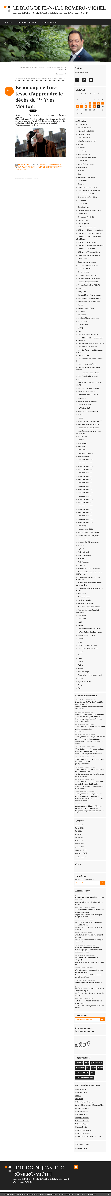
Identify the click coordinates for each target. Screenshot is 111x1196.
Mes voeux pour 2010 (85, 473)
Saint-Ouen (82, 619)
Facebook (81, 288)
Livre (79, 331)
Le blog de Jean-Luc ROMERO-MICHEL (59, 8)
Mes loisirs (82, 450)
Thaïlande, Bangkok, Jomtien (88, 645)
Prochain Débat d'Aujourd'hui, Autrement (87, 611)
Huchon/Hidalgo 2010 (86, 308)
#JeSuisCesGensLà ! (85, 128)
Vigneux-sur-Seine (84, 681)
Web (79, 688)
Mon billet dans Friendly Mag (88, 535)
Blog (79, 174)
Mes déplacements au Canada (88, 428)
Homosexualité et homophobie (89, 302)
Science (80, 625)
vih (57, 168)
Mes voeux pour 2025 (85, 519)
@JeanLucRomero (81, 72)
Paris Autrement (83, 562)
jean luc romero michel (37, 168)
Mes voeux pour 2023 (85, 512)
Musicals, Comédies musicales (88, 542)
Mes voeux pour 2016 (85, 492)
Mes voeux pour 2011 (85, 476)
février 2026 (80, 844)
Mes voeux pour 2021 (85, 506)
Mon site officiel (27, 22)
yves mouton (24, 168)
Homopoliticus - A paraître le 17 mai (88, 1136)
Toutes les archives (82, 857)
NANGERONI (80, 714)
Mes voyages (82, 526)
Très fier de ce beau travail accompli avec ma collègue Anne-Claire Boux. (41, 78)
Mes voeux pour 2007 (85, 463)
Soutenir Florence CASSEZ (87, 635)
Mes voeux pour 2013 (85, 483)
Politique (79, 1063)
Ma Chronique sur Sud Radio (88, 395)
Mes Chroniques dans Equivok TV (90, 421)
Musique (81, 545)
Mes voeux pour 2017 (85, 496)
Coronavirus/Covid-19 (86, 217)
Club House (82, 200)
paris (87, 1063)
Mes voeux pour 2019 (85, 502)
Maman (80, 414)
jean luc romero (96, 1063)
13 (94, 103)
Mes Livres (82, 446)
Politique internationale (86, 603)
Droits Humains (83, 272)
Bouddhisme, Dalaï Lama (86, 177)
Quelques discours (82, 1108)
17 (81, 106)
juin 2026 (78, 831)
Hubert (80, 305)
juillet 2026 (79, 828)
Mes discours (82, 436)
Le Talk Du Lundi (83, 321)
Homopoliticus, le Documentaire (89, 298)
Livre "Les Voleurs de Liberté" (88, 335)
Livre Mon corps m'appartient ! (89, 373)
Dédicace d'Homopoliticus (87, 227)
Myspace (81, 549)
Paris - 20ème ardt (84, 555)
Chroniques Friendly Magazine (89, 190)
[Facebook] (77, 80)
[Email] (91, 80)
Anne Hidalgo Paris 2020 (87, 157)
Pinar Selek (82, 594)
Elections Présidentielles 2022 (89, 278)
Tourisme (81, 662)
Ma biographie (49, 22)
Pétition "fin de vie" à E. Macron (89, 568)
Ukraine (80, 668)
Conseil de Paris (83, 207)
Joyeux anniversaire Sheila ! (87, 947)
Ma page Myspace (81, 1114)
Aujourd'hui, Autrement (86, 164)
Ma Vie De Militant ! (52, 166)
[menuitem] (10, 22)
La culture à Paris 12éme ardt (88, 318)
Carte (78, 864)
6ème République (84, 138)
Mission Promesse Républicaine (89, 532)
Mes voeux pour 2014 (85, 486)
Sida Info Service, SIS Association (89, 629)
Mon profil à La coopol (83, 1133)
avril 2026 (79, 837)
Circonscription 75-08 (86, 194)
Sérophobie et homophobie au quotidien (89, 1105)
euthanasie (80, 1068)
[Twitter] (84, 80)
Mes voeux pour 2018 (85, 499)
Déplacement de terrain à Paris (89, 255)
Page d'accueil (61, 74)
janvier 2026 (80, 847)
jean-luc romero (82, 1073)
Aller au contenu (7, 2)
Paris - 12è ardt (83, 552)
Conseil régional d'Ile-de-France (89, 210)
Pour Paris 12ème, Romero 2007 (89, 607)
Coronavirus (82, 214)
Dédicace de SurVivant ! (86, 249)
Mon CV (78, 1096)
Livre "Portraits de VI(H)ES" (87, 346)
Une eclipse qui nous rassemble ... (89, 982)
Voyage (80, 685)
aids (51, 168)
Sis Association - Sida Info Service (90, 632)
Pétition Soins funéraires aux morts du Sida (89, 589)
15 (103, 103)
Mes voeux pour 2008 (85, 466)
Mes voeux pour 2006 (85, 460)
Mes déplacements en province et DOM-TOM (88, 432)
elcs (54, 168)
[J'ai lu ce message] (109, 1194)
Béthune (81, 171)
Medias (80, 418)
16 (77, 106)
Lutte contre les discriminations (89, 388)
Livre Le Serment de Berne (87, 364)
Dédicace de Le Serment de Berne (89, 233)
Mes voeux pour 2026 (85, 522)
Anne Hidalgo (82, 151)
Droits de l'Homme (84, 268)
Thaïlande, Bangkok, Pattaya (88, 648)
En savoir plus (91, 1194)
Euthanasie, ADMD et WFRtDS (89, 285)
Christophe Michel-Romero (87, 187)
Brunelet (78, 702)
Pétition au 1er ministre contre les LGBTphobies (89, 573)
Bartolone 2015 (83, 167)
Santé (61, 166)
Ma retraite (82, 398)
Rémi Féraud (82, 615)
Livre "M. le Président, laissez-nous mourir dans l (89, 339)
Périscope (81, 565)
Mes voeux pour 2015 (85, 489)
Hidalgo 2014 (83, 292)
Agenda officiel (80, 1089)
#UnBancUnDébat (84, 134)
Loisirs (80, 379)
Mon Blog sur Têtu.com (83, 1130)
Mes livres (79, 1099)
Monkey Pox (82, 539)
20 (94, 106)
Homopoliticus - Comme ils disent (89, 295)
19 (90, 106)
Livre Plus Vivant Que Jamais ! (88, 376)
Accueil (9, 22)
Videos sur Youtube (82, 1121)
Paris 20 (81, 559)
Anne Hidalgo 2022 (85, 154)
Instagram (81, 311)
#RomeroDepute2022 (86, 131)
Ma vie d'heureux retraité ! (87, 401)
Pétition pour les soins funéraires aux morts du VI (89, 584)
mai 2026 (78, 834)
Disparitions (44, 165)
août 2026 (79, 825)
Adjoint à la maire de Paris (87, 141)
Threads (81, 652)
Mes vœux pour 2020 (85, 529)
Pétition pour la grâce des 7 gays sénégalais (88, 578)
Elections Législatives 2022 (88, 275)
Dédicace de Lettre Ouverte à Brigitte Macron (89, 238)
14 (98, 103)
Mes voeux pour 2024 (85, 516)
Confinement (82, 204)
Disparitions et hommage (87, 262)
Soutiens (81, 638)
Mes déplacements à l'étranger (89, 424)
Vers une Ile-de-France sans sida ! (90, 675)
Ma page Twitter (81, 1127)
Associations (82, 161)
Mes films (81, 440)
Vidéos (80, 678)
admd (94, 1068)
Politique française (84, 600)
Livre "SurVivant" (84, 355)
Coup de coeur (83, 220)
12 (90, 103)
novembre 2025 (81, 853)
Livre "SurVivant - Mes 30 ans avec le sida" (89, 351)
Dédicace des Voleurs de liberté (89, 252)
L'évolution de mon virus (86, 391)
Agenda (80, 144)
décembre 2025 (81, 850)
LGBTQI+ (81, 328)
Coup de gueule (83, 223)
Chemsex (81, 184)
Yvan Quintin (80, 726)
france (100, 1068)
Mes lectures (82, 443)
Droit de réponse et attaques (88, 265)
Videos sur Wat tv (81, 1124)
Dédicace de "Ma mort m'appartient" (90, 230)
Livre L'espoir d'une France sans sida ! (89, 360)
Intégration (82, 315)
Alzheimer (81, 147)
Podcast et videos (84, 597)
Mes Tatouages (83, 456)
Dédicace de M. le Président (88, 242)
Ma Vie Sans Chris (84, 408)
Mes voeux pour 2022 (85, 509)
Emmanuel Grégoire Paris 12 (88, 282)
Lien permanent (23, 165)
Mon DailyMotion (81, 1111)
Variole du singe (83, 672)
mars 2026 (79, 840)
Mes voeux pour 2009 (85, 469)
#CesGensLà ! (83, 124)
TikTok (80, 658)
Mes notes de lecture (85, 453)
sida (47, 168)
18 (86, 106)
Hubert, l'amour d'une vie (84, 1102)
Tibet (80, 655)
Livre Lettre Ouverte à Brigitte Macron (88, 368)
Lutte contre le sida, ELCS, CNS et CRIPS (32, 166)
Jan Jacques (80, 806)
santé (93, 1073)
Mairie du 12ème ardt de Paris (88, 411)
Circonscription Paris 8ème (87, 197)
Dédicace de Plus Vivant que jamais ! (91, 245)
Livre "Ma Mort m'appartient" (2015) (91, 343)
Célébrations (82, 180)
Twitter (80, 665)
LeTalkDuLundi (83, 325)
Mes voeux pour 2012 (85, 479)
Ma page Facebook (82, 1118)
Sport (80, 642)
